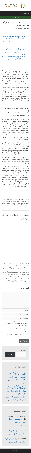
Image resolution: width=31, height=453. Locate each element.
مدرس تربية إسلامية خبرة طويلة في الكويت (14, 36)
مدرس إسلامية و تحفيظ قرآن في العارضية (16, 281)
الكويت (17, 263)
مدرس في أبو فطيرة (19, 274)
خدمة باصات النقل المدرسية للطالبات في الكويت (17, 422)
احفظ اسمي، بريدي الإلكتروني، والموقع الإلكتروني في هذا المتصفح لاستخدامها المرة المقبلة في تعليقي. (16, 323)
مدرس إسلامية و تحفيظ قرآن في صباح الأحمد (15, 278)
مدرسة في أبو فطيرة (9, 276)
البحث (23, 350)
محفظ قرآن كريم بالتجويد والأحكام (16, 59)
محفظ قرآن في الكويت (19, 58)
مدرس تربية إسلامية (19, 265)
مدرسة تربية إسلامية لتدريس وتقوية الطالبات (13, 41)
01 (26, 263)
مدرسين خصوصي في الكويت (14, 268)
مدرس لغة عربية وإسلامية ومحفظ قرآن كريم (13, 56)
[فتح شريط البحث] (2, 13)
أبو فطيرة (22, 263)
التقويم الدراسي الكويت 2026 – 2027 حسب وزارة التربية (16, 380)
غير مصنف (12, 263)
